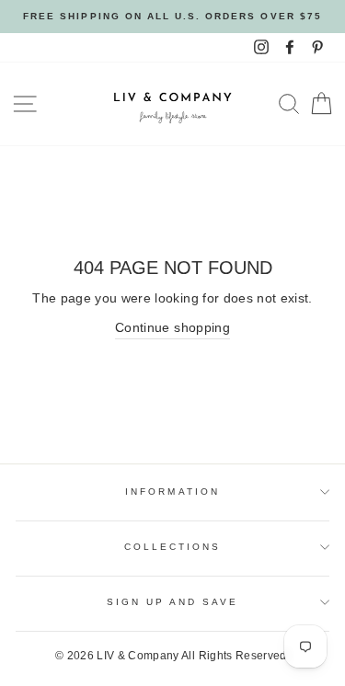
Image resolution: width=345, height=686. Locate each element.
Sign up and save (173, 602)
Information (172, 491)
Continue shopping (172, 328)
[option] (172, 16)
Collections (173, 547)
